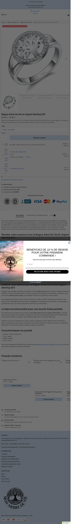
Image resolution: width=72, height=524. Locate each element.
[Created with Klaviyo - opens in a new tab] (35, 282)
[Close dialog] (69, 243)
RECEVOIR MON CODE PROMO (47, 271)
